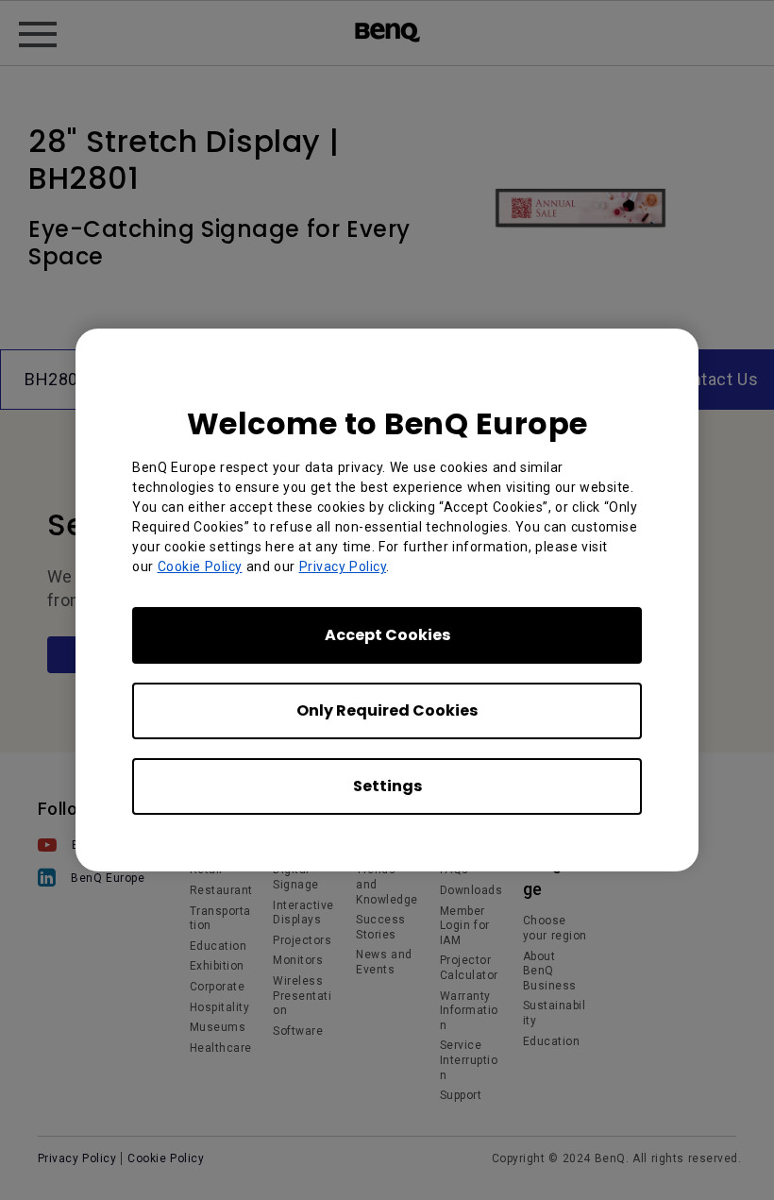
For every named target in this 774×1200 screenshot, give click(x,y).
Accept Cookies (387, 635)
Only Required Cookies (387, 710)
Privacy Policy (343, 566)
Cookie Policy (200, 566)
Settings (387, 786)
